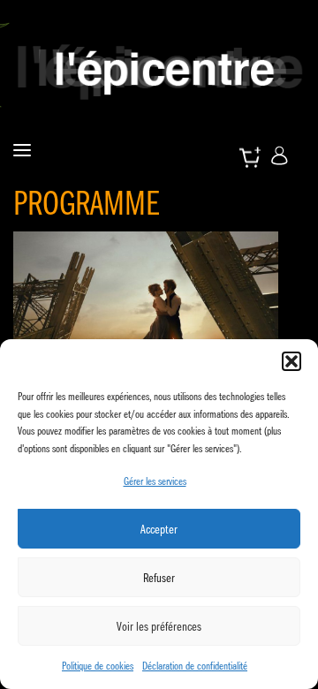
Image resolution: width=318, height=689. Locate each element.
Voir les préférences (159, 626)
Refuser (159, 578)
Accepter (159, 529)
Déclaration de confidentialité (194, 665)
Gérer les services (155, 481)
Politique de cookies (97, 665)
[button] (291, 361)
